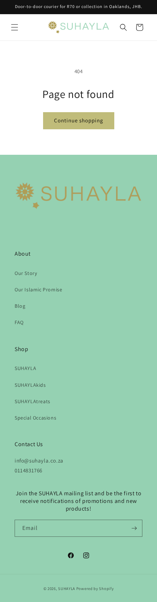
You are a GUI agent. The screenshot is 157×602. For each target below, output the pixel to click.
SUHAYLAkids (30, 385)
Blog (20, 306)
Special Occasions (35, 417)
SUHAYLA (25, 368)
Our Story (26, 273)
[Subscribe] (134, 528)
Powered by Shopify (95, 588)
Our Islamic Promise (38, 289)
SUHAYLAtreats (32, 401)
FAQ (19, 322)
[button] (15, 27)
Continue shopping (78, 120)
